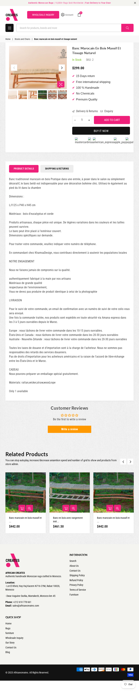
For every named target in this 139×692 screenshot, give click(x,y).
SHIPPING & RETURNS (57, 168)
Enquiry (108, 111)
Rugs (7, 628)
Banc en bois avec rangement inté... (68, 519)
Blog (7, 652)
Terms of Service (78, 589)
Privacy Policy (76, 584)
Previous (14, 68)
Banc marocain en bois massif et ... (25, 519)
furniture (9, 633)
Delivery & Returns (86, 111)
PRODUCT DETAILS (24, 168)
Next (62, 68)
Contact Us (75, 570)
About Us (74, 565)
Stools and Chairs (22, 39)
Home (7, 39)
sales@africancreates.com (25, 605)
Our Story (9, 642)
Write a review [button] (69, 429)
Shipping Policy (77, 575)
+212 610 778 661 (22, 602)
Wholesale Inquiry (14, 637)
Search (73, 560)
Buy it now (101, 131)
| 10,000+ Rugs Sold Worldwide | (69, 3)
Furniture (74, 594)
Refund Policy (76, 580)
